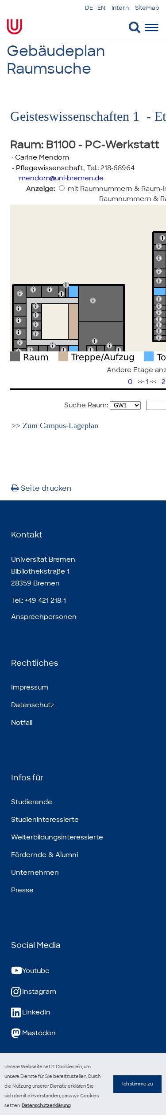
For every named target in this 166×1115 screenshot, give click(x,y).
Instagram (39, 991)
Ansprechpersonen (44, 616)
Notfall (21, 722)
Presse (22, 890)
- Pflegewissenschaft (46, 168)
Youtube (36, 970)
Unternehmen (35, 872)
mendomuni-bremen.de (61, 178)
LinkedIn (36, 1012)
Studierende (31, 802)
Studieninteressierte (45, 819)
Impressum (29, 687)
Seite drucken (46, 488)
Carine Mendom (42, 157)
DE (89, 7)
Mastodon (39, 1033)
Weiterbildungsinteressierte (57, 837)
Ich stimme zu (137, 1084)
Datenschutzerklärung (46, 1105)
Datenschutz (32, 705)
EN (101, 7)
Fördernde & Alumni (44, 854)
